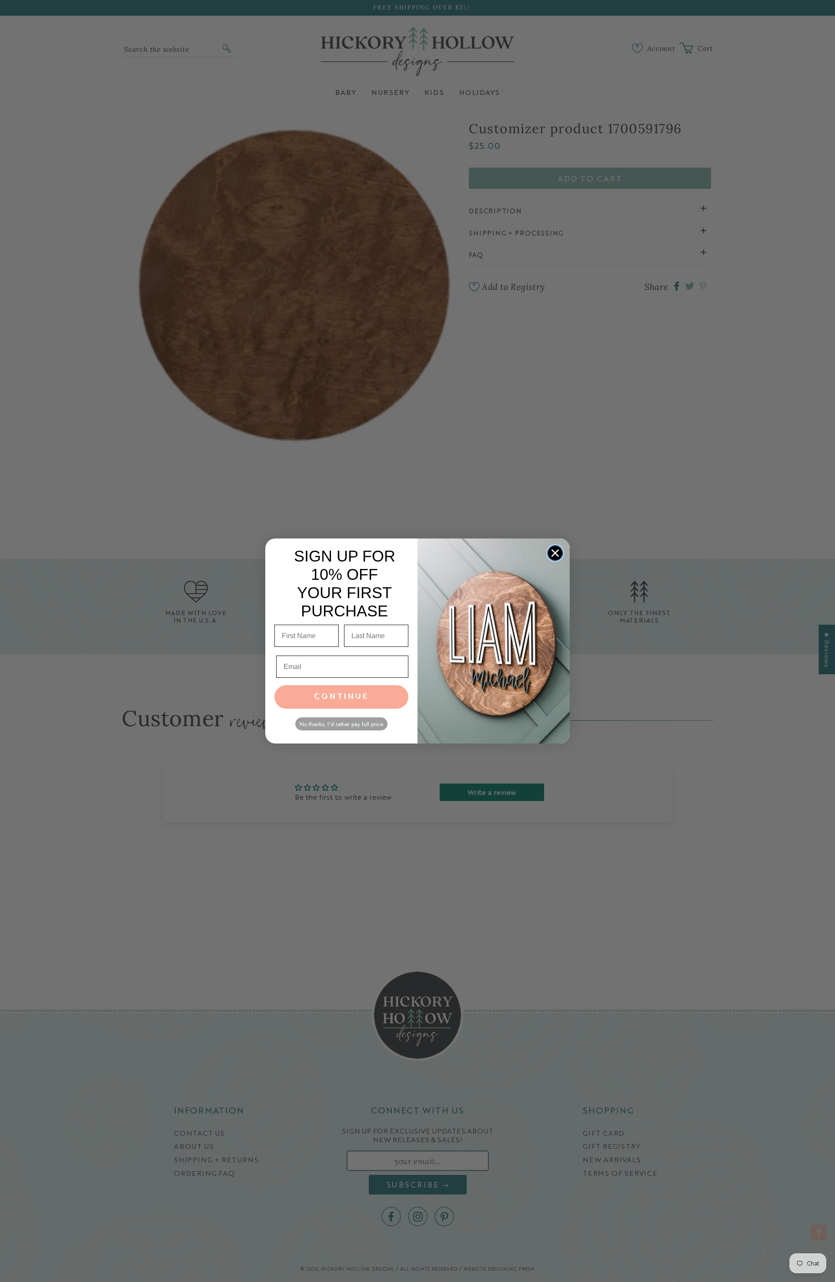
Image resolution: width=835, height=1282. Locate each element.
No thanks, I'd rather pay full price (341, 724)
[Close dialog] (555, 553)
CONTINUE (341, 697)
